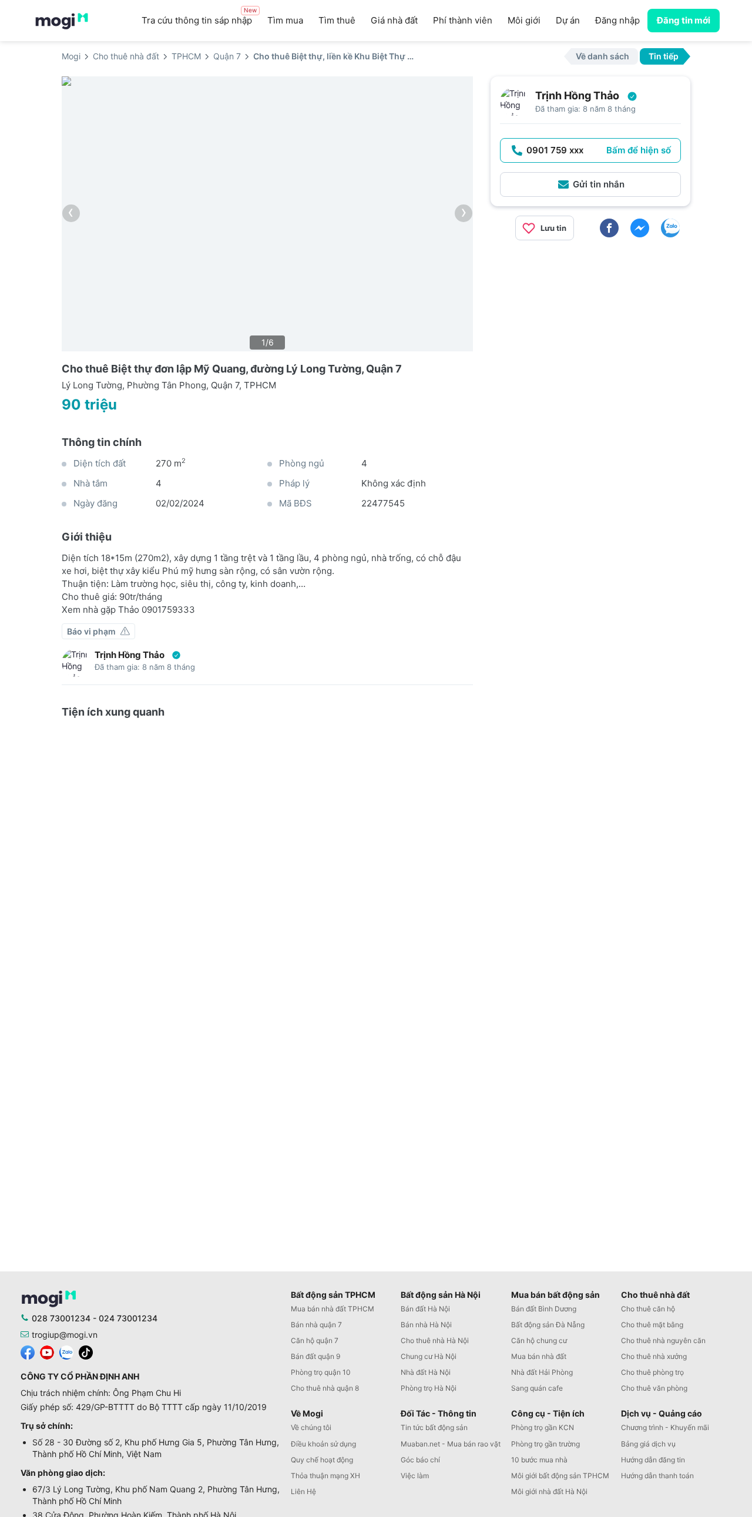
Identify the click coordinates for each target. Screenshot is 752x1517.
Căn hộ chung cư (539, 1340)
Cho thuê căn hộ (648, 1308)
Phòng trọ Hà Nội (428, 1388)
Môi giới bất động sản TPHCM (560, 1475)
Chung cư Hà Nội (428, 1356)
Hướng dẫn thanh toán (657, 1475)
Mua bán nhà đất (538, 1356)
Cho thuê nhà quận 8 (325, 1388)
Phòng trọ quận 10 (321, 1372)
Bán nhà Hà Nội (426, 1324)
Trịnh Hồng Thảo (129, 654)
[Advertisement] (590, 332)
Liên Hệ (303, 1491)
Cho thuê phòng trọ (652, 1372)
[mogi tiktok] (86, 1351)
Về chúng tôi (311, 1427)
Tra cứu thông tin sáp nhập (199, 17)
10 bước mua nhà (539, 1459)
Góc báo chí (420, 1459)
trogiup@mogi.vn (65, 1335)
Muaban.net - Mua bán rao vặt (451, 1443)
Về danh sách (602, 56)
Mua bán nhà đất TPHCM (332, 1308)
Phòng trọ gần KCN (542, 1427)
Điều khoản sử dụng (323, 1443)
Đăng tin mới (683, 20)
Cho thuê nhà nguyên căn (663, 1340)
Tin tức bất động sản (434, 1427)
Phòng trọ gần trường (545, 1443)
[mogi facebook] (28, 1351)
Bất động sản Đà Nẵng (548, 1324)
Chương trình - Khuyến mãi (665, 1427)
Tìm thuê (336, 20)
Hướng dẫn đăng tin (653, 1459)
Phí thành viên (462, 20)
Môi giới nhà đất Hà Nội (549, 1491)
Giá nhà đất (394, 20)
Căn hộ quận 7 (314, 1340)
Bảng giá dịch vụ (648, 1443)
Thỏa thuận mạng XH (325, 1475)
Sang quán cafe (537, 1388)
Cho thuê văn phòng (654, 1388)
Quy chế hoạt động (322, 1459)
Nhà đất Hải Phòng (542, 1372)
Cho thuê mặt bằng (652, 1324)
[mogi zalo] (66, 1351)
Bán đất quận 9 (315, 1356)
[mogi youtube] (47, 1351)
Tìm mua (285, 20)
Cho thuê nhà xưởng (654, 1356)
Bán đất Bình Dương (543, 1308)
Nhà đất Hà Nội (426, 1372)
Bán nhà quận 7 (316, 1324)
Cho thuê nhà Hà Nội (435, 1340)
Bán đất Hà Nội (425, 1308)
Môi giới (524, 20)
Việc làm (415, 1475)
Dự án (568, 20)
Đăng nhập (617, 20)
